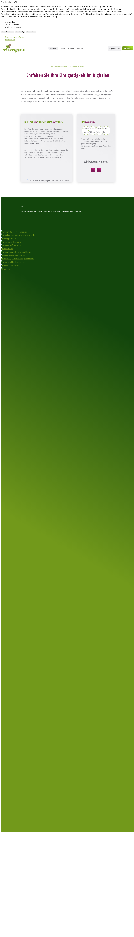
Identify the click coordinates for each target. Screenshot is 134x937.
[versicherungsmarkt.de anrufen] (99, 170)
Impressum (10, 39)
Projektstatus (114, 48)
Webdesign (53, 48)
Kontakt (127, 48)
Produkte (71, 48)
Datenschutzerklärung (14, 37)
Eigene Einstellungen (8, 32)
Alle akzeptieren (31, 32)
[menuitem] (53, 48)
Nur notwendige (20, 32)
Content (62, 48)
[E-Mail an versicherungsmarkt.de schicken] (93, 170)
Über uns (80, 48)
